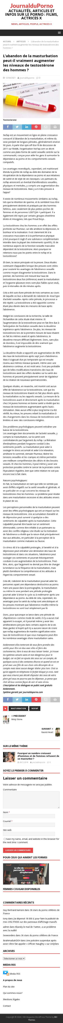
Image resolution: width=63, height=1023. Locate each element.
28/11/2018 (24, 762)
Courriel (7, 821)
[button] (58, 32)
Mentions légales (11, 999)
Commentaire (10, 789)
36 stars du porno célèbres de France (39, 935)
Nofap (34, 708)
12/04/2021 (11, 77)
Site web (7, 830)
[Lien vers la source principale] (6, 973)
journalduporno (27, 77)
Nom (6, 812)
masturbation (18, 708)
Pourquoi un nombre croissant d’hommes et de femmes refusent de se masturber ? (38, 756)
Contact (7, 1005)
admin (6, 926)
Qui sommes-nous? (12, 993)
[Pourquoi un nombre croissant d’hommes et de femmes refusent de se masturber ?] (9, 757)
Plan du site (9, 986)
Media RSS (15, 973)
